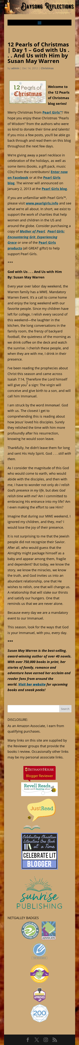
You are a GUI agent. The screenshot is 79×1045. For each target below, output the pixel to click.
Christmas (47, 68)
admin (15, 68)
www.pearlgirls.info (42, 203)
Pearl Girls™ (52, 112)
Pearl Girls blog (54, 188)
